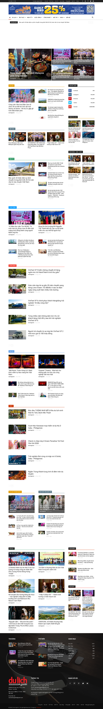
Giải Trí (73, 1)
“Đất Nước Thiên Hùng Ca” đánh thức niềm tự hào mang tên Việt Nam (20, 372)
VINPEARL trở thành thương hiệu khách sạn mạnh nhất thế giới (50, 623)
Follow (92, 94)
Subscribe (91, 106)
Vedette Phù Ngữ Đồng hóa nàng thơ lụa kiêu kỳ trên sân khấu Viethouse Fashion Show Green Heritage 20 (55, 525)
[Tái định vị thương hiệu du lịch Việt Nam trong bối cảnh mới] (42, 184)
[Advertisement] (51, 35)
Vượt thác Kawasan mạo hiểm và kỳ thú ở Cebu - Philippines (88, 130)
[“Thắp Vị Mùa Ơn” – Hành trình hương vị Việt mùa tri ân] (56, 137)
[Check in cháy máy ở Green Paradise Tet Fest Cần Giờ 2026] (17, 444)
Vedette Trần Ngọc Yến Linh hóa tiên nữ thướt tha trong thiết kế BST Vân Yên (55, 533)
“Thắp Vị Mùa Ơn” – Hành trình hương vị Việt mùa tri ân (88, 164)
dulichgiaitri (13, 78)
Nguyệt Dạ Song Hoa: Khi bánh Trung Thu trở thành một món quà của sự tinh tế (56, 656)
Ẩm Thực (51, 1)
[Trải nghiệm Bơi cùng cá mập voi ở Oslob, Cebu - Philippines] (17, 460)
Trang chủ (40, 704)
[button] (92, 17)
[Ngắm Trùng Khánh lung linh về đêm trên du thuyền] (17, 475)
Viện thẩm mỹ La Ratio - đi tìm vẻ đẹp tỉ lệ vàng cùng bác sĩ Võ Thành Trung (86, 578)
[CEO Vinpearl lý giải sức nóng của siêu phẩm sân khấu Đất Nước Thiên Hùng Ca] (42, 395)
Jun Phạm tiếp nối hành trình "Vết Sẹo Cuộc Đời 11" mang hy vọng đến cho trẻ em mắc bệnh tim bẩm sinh (55, 517)
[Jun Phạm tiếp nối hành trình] (41, 516)
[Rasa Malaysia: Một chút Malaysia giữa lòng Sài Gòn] (30, 64)
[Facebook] (82, 1)
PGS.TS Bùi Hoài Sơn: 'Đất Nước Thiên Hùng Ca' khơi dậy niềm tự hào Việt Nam (26, 395)
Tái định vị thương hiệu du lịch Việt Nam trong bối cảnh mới (51, 569)
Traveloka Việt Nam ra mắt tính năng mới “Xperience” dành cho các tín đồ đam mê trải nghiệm (86, 554)
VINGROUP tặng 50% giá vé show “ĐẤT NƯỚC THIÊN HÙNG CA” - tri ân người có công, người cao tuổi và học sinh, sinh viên (56, 385)
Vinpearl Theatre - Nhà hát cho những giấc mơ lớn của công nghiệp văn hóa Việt (49, 372)
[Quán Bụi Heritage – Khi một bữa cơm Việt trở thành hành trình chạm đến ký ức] (74, 170)
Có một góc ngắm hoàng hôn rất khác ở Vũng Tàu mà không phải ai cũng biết (55, 109)
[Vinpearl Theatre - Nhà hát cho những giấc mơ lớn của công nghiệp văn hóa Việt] (51, 361)
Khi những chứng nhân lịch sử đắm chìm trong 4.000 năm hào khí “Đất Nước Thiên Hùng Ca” (26, 384)
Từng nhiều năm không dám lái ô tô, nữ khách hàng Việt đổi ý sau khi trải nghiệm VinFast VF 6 (44, 318)
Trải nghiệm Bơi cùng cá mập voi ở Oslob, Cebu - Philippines (88, 141)
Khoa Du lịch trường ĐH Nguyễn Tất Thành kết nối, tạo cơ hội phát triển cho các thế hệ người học (50, 228)
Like (93, 90)
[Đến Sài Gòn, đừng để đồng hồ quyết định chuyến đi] (42, 117)
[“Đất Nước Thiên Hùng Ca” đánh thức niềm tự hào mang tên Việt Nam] (22, 361)
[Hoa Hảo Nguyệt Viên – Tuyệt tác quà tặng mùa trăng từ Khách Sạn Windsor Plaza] (42, 664)
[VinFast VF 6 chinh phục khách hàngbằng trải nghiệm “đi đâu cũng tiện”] (17, 304)
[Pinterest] (88, 1)
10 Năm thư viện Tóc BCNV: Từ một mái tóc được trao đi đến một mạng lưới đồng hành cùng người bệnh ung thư (21, 229)
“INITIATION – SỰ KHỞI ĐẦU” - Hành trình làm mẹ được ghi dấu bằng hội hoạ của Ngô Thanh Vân (51, 507)
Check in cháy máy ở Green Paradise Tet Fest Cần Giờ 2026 (74, 141)
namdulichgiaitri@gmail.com (16, 697)
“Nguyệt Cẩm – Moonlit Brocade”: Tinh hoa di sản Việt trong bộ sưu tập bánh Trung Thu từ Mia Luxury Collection (21, 625)
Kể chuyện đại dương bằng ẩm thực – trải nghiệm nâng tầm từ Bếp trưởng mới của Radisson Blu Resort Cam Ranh (22, 598)
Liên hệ (68, 17)
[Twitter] (90, 1)
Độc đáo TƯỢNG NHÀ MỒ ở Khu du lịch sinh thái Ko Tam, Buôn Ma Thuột (74, 130)
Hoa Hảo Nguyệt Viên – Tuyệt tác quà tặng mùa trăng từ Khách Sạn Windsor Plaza (55, 664)
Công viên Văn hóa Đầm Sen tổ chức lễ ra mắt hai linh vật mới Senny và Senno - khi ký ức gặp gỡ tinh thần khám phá (21, 108)
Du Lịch (46, 1)
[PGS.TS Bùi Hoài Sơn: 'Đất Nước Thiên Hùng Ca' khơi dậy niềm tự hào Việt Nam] (13, 395)
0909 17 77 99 (13, 1)
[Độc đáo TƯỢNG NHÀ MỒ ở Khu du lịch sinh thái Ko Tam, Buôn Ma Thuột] (17, 414)
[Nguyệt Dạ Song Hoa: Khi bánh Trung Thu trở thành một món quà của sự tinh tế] (42, 656)
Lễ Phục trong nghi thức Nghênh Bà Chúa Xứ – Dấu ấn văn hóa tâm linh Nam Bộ (25, 527)
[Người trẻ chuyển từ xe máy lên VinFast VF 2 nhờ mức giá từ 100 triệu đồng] (17, 335)
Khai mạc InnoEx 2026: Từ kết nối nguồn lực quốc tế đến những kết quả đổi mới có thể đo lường (44, 22)
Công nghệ (68, 1)
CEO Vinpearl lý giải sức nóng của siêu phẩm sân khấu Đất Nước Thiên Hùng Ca (55, 395)
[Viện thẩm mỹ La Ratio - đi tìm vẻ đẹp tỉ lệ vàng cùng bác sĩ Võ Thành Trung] (72, 578)
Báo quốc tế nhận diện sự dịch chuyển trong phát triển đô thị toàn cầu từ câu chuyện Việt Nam (21, 180)
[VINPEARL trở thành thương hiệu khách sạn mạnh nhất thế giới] (42, 101)
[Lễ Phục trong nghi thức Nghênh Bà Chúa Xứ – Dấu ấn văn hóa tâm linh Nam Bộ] (12, 526)
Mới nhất (13, 70)
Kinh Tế (56, 1)
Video (77, 1)
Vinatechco (38, 707)
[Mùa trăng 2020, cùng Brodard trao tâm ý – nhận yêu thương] (72, 562)
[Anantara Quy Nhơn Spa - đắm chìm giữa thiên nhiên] (72, 570)
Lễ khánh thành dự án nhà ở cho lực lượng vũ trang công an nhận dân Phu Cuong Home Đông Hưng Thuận (22, 571)
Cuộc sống (62, 1)
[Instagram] (85, 1)
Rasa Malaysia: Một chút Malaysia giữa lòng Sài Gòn (74, 164)
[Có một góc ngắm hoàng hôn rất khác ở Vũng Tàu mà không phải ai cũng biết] (42, 108)
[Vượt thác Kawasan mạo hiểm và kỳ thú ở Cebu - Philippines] (17, 429)
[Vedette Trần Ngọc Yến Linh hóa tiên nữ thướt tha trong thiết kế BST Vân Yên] (41, 532)
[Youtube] (93, 1)
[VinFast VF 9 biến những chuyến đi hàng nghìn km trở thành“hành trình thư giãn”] (17, 273)
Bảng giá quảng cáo (89, 704)
